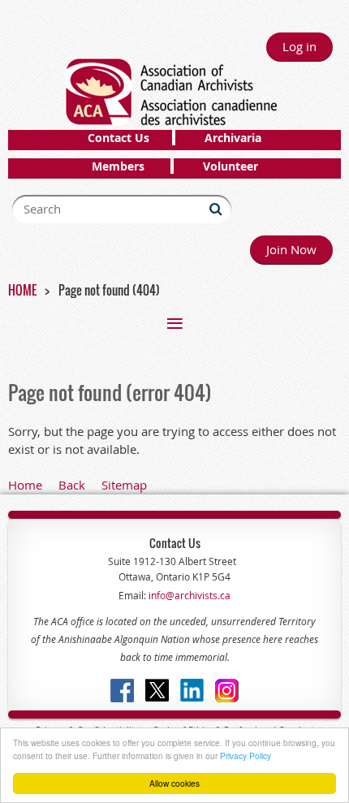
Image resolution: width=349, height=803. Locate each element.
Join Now (291, 249)
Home (25, 485)
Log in (299, 46)
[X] (157, 690)
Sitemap (124, 485)
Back (71, 485)
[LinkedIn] (192, 690)
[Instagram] (227, 690)
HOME (22, 290)
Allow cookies (174, 783)
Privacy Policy (245, 755)
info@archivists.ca (188, 595)
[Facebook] (122, 690)
